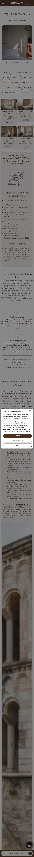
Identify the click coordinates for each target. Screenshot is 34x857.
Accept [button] (17, 436)
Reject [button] (18, 445)
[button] (17, 440)
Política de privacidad (23, 431)
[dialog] (17, 428)
